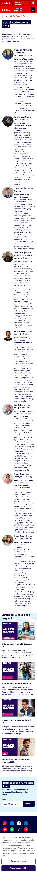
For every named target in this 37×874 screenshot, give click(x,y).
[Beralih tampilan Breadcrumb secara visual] (32, 16)
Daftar (27, 804)
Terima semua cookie (18, 868)
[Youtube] (5, 829)
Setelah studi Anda (10, 16)
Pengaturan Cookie (18, 861)
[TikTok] (19, 829)
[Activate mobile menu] (33, 9)
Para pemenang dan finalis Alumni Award (19, 16)
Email (4, 799)
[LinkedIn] (26, 823)
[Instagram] (5, 823)
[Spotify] (12, 829)
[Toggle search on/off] (33, 3)
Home (4, 16)
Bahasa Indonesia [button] (18, 3)
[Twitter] (19, 823)
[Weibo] (26, 829)
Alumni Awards (14, 16)
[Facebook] (12, 823)
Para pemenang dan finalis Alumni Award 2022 (26, 16)
